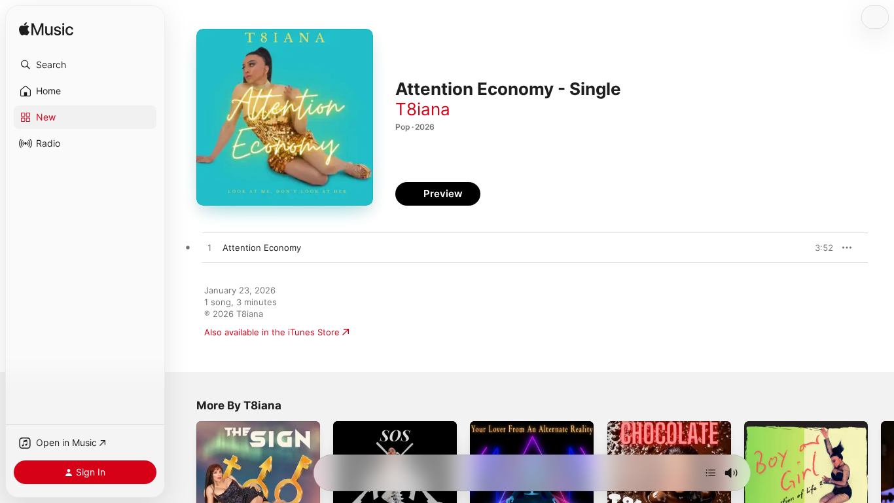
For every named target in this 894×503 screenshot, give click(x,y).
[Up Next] (711, 473)
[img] (46, 29)
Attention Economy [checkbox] (262, 247)
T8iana (422, 109)
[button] (85, 65)
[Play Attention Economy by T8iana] (209, 248)
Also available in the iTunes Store (272, 332)
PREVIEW (818, 248)
